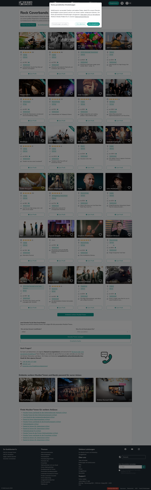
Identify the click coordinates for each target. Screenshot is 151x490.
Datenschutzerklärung (82, 17)
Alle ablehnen (80, 24)
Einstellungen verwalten (60, 24)
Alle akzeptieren (93, 24)
